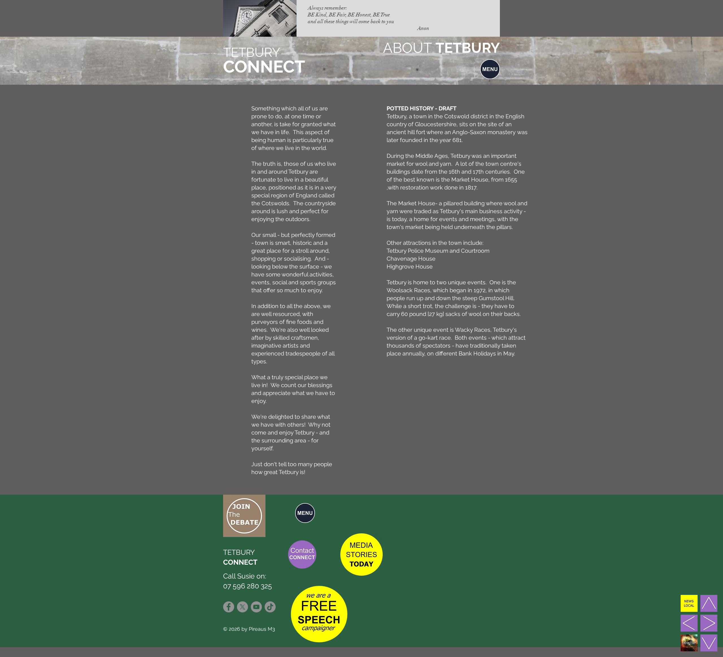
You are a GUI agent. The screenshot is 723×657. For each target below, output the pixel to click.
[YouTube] (256, 606)
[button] (490, 69)
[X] (242, 606)
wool (475, 314)
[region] (301, 512)
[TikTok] (270, 606)
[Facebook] (228, 606)
